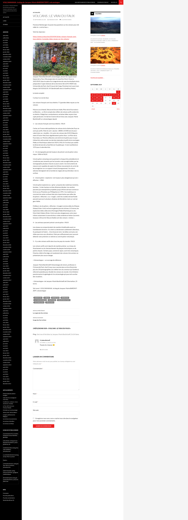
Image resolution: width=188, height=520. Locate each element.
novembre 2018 (7, 247)
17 (97, 100)
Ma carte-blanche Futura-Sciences (85, 2)
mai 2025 (5, 71)
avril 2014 (5, 374)
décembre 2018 (7, 245)
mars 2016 (5, 322)
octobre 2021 (6, 167)
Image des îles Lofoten (39, 319)
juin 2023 (5, 122)
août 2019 (5, 226)
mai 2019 (5, 233)
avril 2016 (5, 320)
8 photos (103, 65)
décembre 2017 (7, 273)
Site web (36, 410)
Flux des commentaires (9, 498)
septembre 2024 (7, 89)
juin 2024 (5, 96)
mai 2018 (5, 261)
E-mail (35, 402)
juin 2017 (5, 287)
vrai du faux (50, 302)
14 (114, 97)
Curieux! (46, 297)
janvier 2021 (6, 188)
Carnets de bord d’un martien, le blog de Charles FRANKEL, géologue (10, 435)
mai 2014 (5, 372)
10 (97, 97)
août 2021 (5, 172)
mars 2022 (5, 155)
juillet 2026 (6, 38)
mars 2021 (5, 183)
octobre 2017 (6, 278)
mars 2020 (5, 209)
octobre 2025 (6, 59)
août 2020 (5, 200)
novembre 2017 (7, 275)
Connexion (6, 493)
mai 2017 (5, 289)
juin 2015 (5, 343)
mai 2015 (5, 346)
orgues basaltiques (64, 300)
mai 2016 (5, 318)
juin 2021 (5, 176)
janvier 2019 (6, 242)
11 (101, 97)
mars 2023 (5, 129)
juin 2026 (5, 40)
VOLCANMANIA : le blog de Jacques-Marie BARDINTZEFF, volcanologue (31, 2)
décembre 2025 (7, 54)
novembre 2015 (7, 332)
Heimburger (65, 297)
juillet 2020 (6, 202)
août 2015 (5, 339)
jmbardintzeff (53, 19)
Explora (5, 460)
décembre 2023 (7, 108)
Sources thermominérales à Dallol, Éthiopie (104, 69)
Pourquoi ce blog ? (103, 2)
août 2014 (5, 367)
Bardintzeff (38, 297)
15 (118, 97)
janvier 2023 (6, 134)
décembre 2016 (7, 301)
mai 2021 (5, 179)
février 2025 (6, 78)
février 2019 (6, 240)
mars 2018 (5, 266)
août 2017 (5, 282)
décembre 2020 (7, 190)
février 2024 (6, 103)
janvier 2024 (6, 106)
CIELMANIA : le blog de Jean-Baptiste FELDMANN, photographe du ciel (10, 442)
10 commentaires (99, 42)
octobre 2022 (6, 141)
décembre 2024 (7, 82)
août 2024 (5, 92)
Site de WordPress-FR (8, 500)
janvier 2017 (6, 299)
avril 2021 (5, 181)
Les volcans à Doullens (8, 421)
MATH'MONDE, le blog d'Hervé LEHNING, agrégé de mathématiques (10, 472)
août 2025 (5, 63)
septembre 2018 (7, 252)
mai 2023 (5, 125)
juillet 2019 (6, 228)
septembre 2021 (7, 169)
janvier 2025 (6, 80)
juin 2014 (5, 369)
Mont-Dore (52, 300)
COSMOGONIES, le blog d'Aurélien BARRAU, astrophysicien (11, 449)
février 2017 (6, 296)
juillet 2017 (6, 285)
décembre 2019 (7, 216)
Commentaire (38, 368)
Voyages (5, 24)
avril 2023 (5, 127)
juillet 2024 (6, 94)
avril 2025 (5, 73)
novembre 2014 (7, 360)
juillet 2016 (6, 313)
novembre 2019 (7, 219)
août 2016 (5, 310)
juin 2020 (5, 205)
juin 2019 (5, 230)
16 (92, 100)
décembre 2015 (7, 329)
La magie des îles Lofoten (40, 312)
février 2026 (6, 49)
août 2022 (5, 146)
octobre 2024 (6, 87)
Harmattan (55, 297)
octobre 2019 (6, 221)
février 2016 (6, 325)
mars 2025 (5, 75)
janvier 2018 (6, 270)
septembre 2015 (7, 336)
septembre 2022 (7, 143)
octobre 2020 (6, 195)
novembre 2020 (7, 193)
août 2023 (5, 118)
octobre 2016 (6, 306)
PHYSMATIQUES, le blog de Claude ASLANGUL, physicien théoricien (10, 479)
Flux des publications (8, 495)
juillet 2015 (6, 341)
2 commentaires (66, 19)
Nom (35, 394)
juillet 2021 (6, 174)
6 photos (103, 35)
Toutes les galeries (97, 78)
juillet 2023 (6, 120)
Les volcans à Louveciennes (10, 419)
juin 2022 (5, 148)
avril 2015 (5, 348)
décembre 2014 (7, 357)
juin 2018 (5, 259)
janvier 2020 (6, 214)
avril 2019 (5, 235)
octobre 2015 (6, 334)
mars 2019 (5, 238)
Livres (4, 20)
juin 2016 (5, 315)
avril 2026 (5, 45)
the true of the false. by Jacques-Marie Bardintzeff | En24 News (58, 334)
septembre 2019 (7, 223)
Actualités (36, 12)
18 (101, 100)
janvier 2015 (6, 355)
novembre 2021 (7, 165)
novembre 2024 (7, 85)
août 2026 (5, 35)
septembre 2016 (7, 308)
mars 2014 (5, 376)
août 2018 (5, 254)
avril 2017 (5, 292)
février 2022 (6, 158)
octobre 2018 (6, 249)
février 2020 (6, 212)
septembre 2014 (7, 365)
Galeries (98, 14)
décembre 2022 (7, 136)
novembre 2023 (7, 111)
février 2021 (6, 186)
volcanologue (39, 302)
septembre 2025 (7, 61)
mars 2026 (5, 47)
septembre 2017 (7, 280)
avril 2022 (5, 153)
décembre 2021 (7, 162)
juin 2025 (5, 68)
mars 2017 (5, 294)
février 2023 (6, 132)
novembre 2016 (7, 303)
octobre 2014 (6, 362)
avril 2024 (5, 99)
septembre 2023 (7, 115)
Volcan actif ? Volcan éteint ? (10, 412)
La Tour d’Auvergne (40, 300)
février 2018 (6, 268)
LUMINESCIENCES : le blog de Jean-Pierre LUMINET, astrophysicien (10, 465)
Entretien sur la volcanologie (10, 410)
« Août (93, 109)
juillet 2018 (6, 256)
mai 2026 (5, 42)
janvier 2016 (6, 327)
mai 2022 (5, 151)
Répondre (45, 349)
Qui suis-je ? (114, 2)
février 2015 (6, 353)
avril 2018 (5, 263)
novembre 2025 (7, 56)
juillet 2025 (6, 66)
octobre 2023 (6, 113)
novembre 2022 (7, 139)
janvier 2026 (6, 52)
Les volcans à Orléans (8, 423)
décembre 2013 (7, 383)
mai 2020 (5, 207)
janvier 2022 (6, 160)
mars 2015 (5, 350)
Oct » (118, 109)
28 (114, 103)
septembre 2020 (7, 198)
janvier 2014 (6, 381)
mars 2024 (5, 101)
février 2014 (6, 379)
